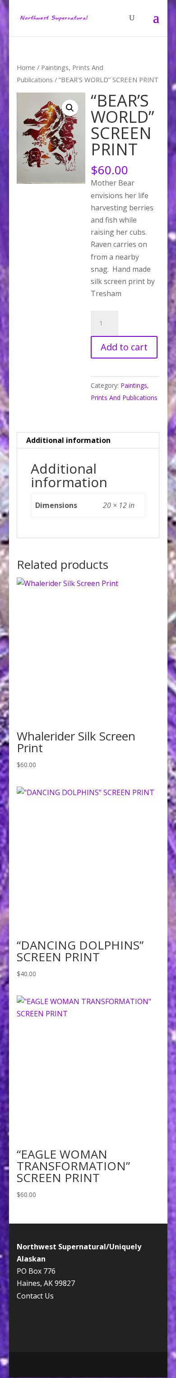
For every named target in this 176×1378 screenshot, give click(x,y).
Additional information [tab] (68, 440)
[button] (70, 108)
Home (26, 67)
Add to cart (124, 347)
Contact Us (35, 1296)
